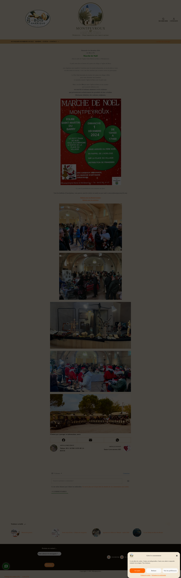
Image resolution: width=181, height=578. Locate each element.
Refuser (153, 570)
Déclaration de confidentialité (159, 575)
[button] (177, 556)
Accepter (137, 570)
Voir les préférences (170, 570)
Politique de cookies (146, 575)
